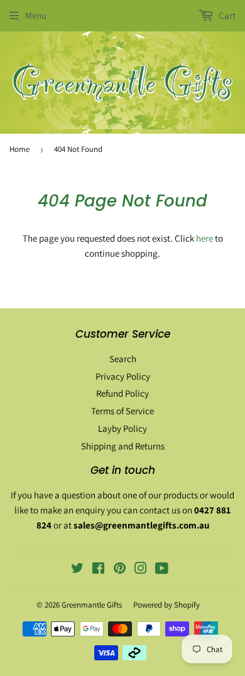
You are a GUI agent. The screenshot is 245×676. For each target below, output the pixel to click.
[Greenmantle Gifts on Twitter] (77, 570)
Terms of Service (122, 411)
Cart (226, 15)
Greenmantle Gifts (92, 604)
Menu (35, 15)
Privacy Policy (122, 376)
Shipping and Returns (123, 446)
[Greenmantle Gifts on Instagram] (140, 570)
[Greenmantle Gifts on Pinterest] (119, 570)
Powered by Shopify (166, 604)
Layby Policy (122, 428)
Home (19, 149)
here (204, 238)
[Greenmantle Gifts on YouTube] (161, 570)
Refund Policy (122, 393)
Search (122, 359)
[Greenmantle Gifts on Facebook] (98, 570)
